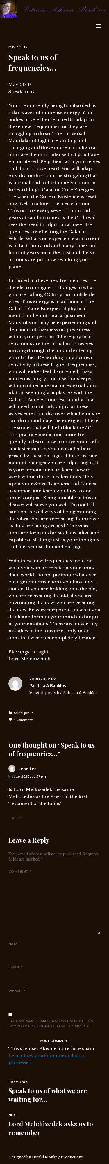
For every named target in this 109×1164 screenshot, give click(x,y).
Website (17, 990)
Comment (19, 871)
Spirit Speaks (23, 713)
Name (15, 944)
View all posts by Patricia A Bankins (63, 692)
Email (15, 967)
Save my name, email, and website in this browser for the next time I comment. (50, 1023)
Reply (17, 818)
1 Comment (23, 720)
